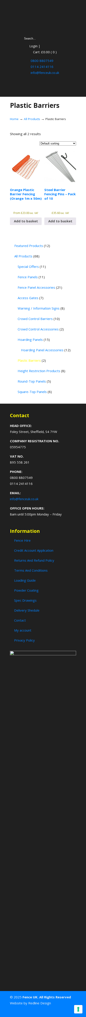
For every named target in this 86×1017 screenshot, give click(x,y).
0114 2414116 (41, 66)
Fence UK (43, 18)
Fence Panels (31, 277)
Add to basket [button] (26, 221)
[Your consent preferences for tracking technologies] (78, 1009)
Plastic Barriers (32, 360)
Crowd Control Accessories (41, 329)
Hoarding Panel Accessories (46, 350)
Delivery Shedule (26, 610)
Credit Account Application (33, 550)
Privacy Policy (24, 640)
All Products (32, 119)
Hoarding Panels (34, 339)
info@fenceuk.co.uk (44, 72)
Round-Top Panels (34, 381)
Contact (20, 620)
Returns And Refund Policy (34, 560)
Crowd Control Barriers (39, 318)
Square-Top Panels (35, 391)
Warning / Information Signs (41, 308)
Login (33, 46)
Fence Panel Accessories (40, 287)
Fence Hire (22, 540)
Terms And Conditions (31, 570)
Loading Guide (25, 580)
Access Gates (30, 298)
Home (14, 119)
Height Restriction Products (41, 371)
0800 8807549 (41, 60)
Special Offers (32, 266)
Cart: (45, 52)
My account (22, 630)
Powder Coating (26, 590)
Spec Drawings (25, 600)
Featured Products (32, 245)
